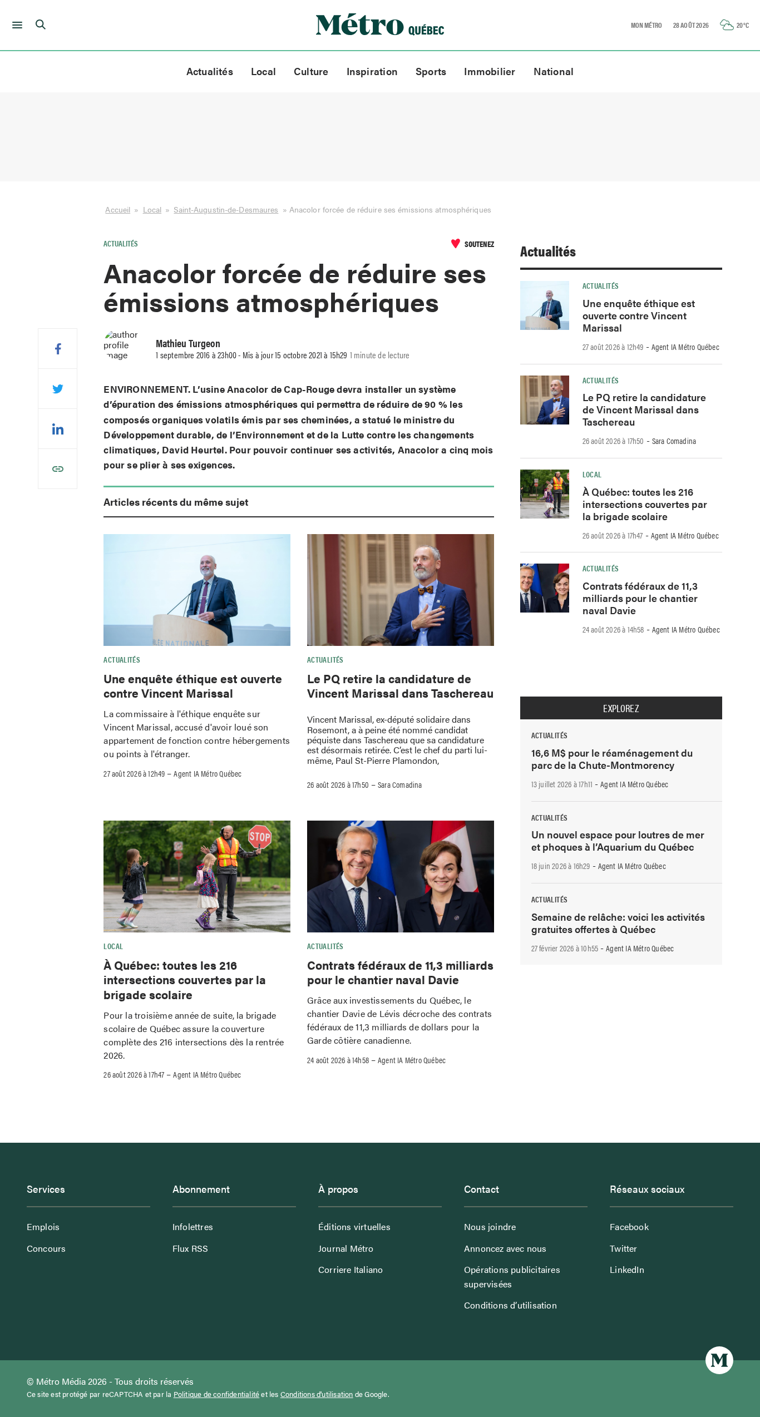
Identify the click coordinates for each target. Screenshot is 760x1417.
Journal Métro (346, 1248)
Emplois (43, 1226)
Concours (46, 1248)
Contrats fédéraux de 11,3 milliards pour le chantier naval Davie (400, 972)
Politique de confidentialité (217, 1394)
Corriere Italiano (350, 1269)
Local (263, 71)
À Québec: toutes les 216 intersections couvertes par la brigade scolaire (184, 979)
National (554, 71)
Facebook (629, 1226)
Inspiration (372, 71)
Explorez (621, 708)
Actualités (209, 71)
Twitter (623, 1248)
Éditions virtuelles (354, 1226)
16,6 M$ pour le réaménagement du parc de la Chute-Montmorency (612, 758)
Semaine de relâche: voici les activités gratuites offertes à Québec (618, 923)
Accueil (117, 209)
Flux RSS (190, 1248)
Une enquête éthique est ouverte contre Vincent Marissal (192, 685)
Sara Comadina (400, 784)
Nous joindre (490, 1226)
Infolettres (192, 1226)
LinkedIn (627, 1269)
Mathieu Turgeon (188, 342)
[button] (15, 25)
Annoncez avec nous (505, 1248)
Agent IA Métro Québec (207, 773)
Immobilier (489, 71)
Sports (431, 71)
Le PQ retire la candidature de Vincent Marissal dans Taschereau (400, 685)
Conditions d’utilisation (510, 1304)
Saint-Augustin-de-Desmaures (226, 209)
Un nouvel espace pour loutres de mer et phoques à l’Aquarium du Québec (617, 840)
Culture (311, 71)
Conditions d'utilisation (316, 1394)
